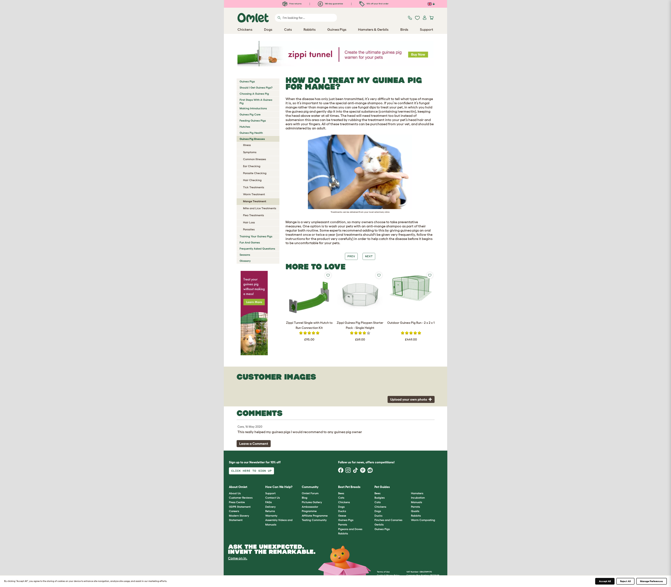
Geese (342, 515)
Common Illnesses (254, 159)
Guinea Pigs (247, 81)
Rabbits (343, 533)
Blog (304, 497)
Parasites (249, 229)
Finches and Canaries (388, 520)
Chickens (344, 502)
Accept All (605, 581)
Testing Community (314, 520)
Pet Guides (382, 487)
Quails (415, 511)
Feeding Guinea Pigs (253, 120)
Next (369, 256)
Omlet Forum (310, 493)
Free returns (295, 3)
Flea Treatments (253, 215)
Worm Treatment (254, 194)
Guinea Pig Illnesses (252, 138)
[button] (408, 487)
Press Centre (237, 502)
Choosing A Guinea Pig (254, 93)
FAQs (268, 502)
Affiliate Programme (315, 515)
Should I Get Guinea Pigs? (256, 87)
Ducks (342, 511)
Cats (341, 497)
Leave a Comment (253, 444)
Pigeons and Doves (350, 529)
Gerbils (379, 524)
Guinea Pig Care (250, 114)
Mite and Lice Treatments (259, 208)
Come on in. (237, 558)
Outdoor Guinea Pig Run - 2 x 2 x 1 (411, 323)
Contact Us (272, 497)
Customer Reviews (240, 497)
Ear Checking (251, 166)
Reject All (625, 581)
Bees (341, 493)
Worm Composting (423, 520)
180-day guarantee (333, 3)
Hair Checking (252, 180)
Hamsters (417, 493)
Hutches (245, 126)
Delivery (270, 506)
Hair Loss (249, 222)
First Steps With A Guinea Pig (256, 101)
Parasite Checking (254, 173)
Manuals (416, 502)
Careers (234, 511)
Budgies (379, 497)
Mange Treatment (254, 201)
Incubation (418, 497)
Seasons (245, 254)
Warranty (271, 515)
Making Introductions (253, 108)
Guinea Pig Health (251, 132)
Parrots (342, 524)
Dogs (341, 506)
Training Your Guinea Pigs (256, 236)
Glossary (245, 260)
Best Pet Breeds (349, 487)
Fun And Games (250, 242)
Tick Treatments (253, 187)
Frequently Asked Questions (257, 248)
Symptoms (249, 152)
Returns (270, 511)
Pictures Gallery (312, 502)
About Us (235, 493)
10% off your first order (377, 3)
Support (270, 493)
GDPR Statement (240, 506)
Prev (351, 256)
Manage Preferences (651, 581)
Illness (247, 145)
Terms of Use (383, 572)
